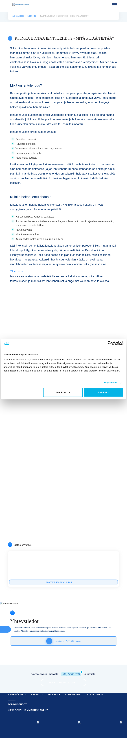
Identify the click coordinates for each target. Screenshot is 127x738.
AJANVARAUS (72, 694)
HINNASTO (54, 694)
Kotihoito (31, 16)
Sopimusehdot (17, 704)
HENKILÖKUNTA (17, 694)
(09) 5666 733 (71, 674)
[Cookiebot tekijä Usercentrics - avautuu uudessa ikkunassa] (109, 343)
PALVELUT (37, 694)
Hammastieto (17, 16)
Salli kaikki (103, 392)
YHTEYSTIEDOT (94, 694)
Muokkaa (61, 392)
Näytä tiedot (110, 382)
